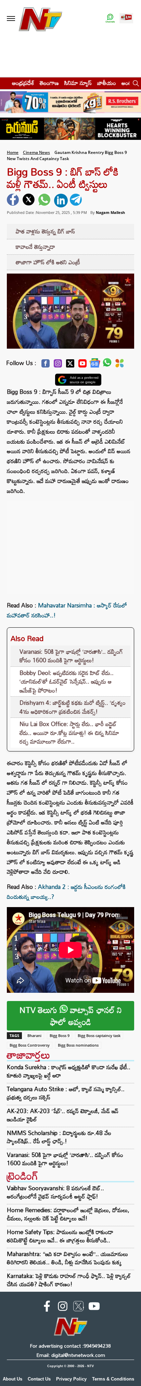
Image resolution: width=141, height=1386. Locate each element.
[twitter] (29, 200)
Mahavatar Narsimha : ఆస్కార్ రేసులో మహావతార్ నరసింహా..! (67, 610)
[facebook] (14, 200)
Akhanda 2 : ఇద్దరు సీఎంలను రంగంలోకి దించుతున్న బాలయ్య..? (66, 891)
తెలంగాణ (49, 82)
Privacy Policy (71, 1379)
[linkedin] (61, 200)
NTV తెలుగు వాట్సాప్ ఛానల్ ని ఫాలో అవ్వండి (71, 1016)
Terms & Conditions (113, 1379)
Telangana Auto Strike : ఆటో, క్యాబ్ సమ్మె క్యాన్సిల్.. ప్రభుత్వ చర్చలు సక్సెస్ (66, 1093)
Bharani (34, 1035)
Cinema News (36, 152)
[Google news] (94, 364)
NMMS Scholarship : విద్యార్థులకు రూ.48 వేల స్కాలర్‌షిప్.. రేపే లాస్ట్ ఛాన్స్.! (59, 1137)
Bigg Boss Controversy (30, 1045)
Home (12, 152)
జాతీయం (106, 82)
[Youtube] (82, 365)
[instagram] (62, 1307)
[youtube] (94, 1307)
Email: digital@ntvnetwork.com (70, 1355)
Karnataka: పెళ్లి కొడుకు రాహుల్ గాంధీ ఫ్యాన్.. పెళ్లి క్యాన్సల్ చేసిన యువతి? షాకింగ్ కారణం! (69, 1280)
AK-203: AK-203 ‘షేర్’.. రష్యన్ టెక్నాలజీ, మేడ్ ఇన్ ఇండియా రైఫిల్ (62, 1115)
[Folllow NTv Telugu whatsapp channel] (110, 18)
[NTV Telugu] (40, 18)
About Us (12, 1379)
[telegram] (77, 200)
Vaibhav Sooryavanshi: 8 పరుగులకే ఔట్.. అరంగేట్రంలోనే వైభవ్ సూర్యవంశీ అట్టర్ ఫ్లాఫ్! (55, 1192)
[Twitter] (70, 365)
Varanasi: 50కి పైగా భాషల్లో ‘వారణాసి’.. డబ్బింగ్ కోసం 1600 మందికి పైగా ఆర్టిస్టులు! (71, 656)
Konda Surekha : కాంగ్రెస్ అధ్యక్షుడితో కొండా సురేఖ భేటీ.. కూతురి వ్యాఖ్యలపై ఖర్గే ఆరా (68, 1071)
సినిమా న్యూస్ (78, 82)
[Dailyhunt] (119, 365)
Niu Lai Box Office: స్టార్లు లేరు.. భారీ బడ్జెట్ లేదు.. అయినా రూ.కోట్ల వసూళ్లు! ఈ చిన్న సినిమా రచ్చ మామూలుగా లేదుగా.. (69, 732)
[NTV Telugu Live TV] (126, 18)
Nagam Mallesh (110, 212)
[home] (4, 82)
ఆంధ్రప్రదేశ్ (23, 82)
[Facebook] (45, 365)
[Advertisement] (70, 544)
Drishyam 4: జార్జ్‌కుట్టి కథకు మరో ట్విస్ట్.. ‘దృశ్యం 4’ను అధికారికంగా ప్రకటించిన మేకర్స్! (73, 707)
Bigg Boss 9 (59, 1035)
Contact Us (39, 1379)
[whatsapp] (45, 200)
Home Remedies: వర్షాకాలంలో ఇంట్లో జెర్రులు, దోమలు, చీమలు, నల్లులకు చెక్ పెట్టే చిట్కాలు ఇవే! (68, 1214)
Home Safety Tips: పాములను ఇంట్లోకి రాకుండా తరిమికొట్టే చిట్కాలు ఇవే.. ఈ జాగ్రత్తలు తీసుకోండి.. (60, 1236)
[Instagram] (58, 365)
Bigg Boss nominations (78, 1045)
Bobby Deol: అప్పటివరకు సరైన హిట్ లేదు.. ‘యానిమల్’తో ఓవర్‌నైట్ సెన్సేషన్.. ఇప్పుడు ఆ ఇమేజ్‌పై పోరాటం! (67, 681)
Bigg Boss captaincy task (99, 1035)
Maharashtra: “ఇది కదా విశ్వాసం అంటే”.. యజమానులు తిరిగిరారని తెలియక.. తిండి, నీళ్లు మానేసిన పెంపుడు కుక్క (67, 1258)
